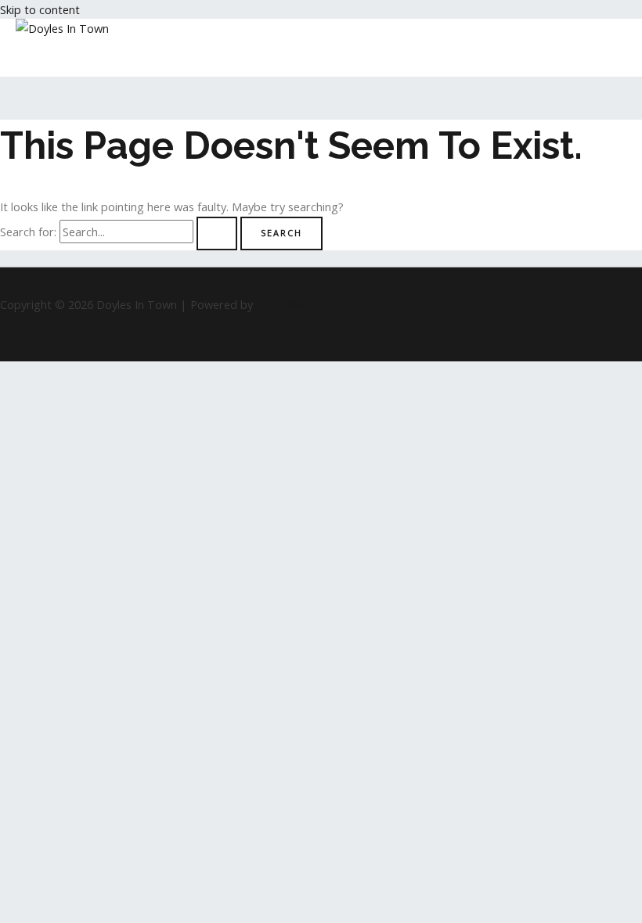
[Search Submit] (217, 233)
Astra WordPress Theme (320, 304)
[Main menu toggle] (50, 57)
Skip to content (40, 9)
